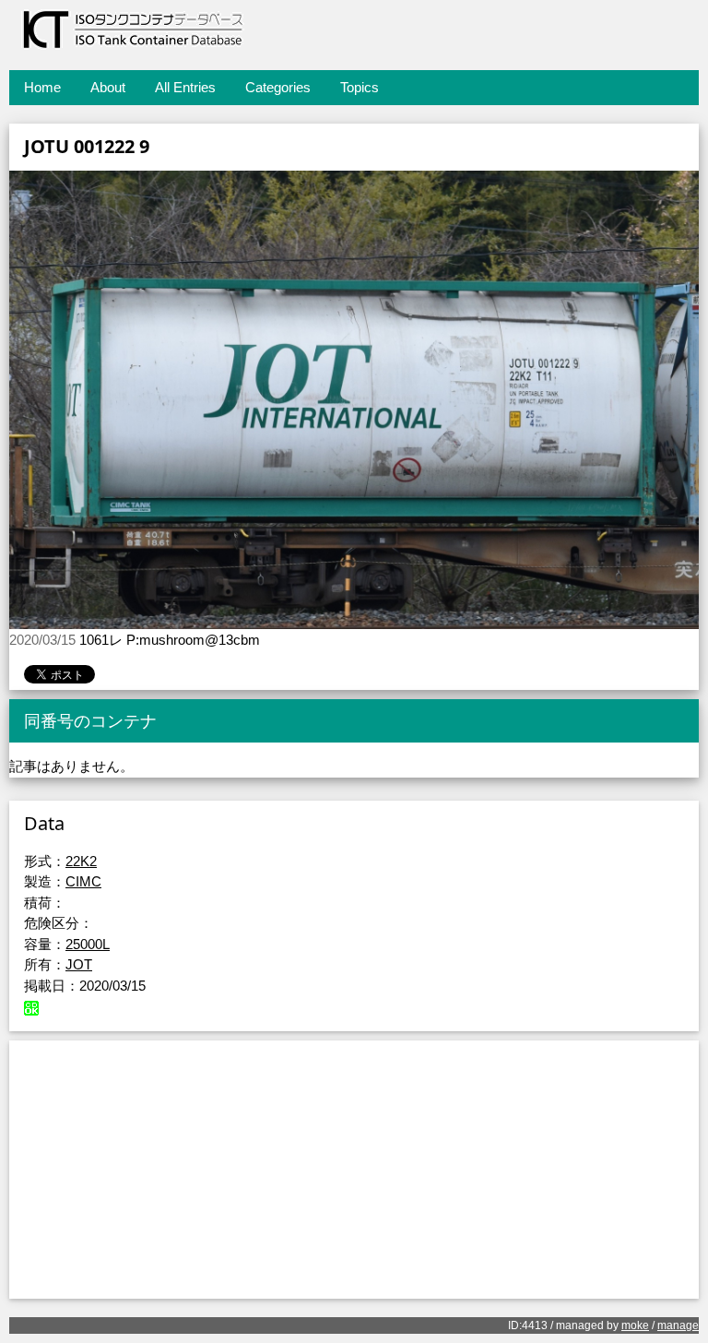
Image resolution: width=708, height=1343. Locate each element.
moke (635, 1325)
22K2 (81, 861)
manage (678, 1325)
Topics (359, 87)
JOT (78, 964)
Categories (278, 87)
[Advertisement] (354, 1169)
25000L (87, 944)
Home (42, 87)
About (107, 87)
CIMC (83, 881)
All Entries (185, 87)
